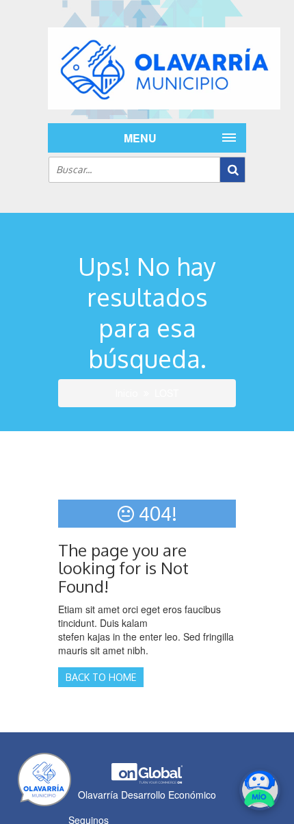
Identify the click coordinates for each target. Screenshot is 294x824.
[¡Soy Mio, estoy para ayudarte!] (259, 789)
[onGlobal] (147, 780)
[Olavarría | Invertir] (147, 68)
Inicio (127, 393)
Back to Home (101, 677)
